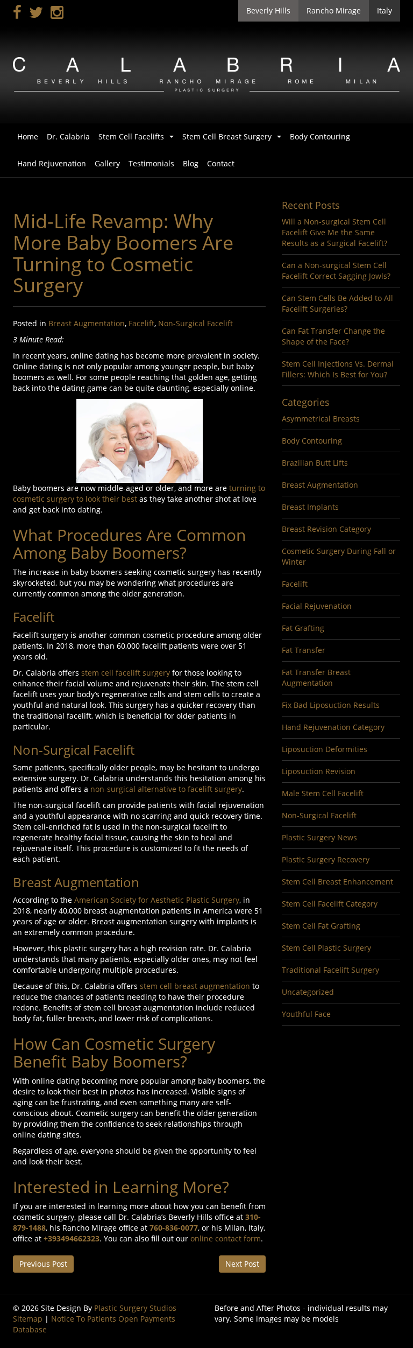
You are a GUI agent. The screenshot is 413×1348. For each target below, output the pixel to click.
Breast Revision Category (326, 529)
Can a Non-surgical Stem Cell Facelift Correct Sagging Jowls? (336, 270)
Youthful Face (306, 1014)
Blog (190, 163)
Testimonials (151, 163)
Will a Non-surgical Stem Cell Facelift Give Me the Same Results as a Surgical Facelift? (334, 232)
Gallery (107, 163)
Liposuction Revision (318, 771)
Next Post (242, 1264)
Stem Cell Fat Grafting (321, 926)
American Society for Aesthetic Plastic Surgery (156, 900)
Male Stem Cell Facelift (323, 793)
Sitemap (27, 1319)
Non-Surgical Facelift (195, 323)
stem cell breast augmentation (195, 986)
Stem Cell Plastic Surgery (326, 948)
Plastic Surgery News (319, 837)
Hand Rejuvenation (51, 163)
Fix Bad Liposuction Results (331, 705)
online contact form (225, 1238)
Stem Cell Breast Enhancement (337, 881)
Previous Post (43, 1264)
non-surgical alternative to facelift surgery (166, 789)
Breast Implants (310, 507)
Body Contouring (320, 136)
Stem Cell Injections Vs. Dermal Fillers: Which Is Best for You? (338, 369)
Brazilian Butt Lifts (315, 463)
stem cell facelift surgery (126, 673)
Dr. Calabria (68, 136)
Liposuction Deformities (324, 749)
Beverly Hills (268, 10)
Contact (220, 163)
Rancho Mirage (334, 10)
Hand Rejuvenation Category (333, 727)
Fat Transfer (303, 650)
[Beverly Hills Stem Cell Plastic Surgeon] (206, 73)
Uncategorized (308, 992)
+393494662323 (71, 1238)
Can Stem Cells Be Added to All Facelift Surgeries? (337, 303)
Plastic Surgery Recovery (325, 859)
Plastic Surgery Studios (135, 1308)
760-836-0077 (173, 1228)
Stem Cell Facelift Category (330, 903)
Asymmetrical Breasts (321, 418)
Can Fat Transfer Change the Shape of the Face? (333, 336)
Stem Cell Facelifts (138, 139)
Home (27, 136)
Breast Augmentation (86, 323)
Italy (384, 10)
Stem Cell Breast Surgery (234, 139)
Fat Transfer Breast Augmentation (316, 677)
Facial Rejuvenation (317, 606)
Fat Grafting (303, 628)
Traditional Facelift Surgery (330, 970)
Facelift (141, 323)
